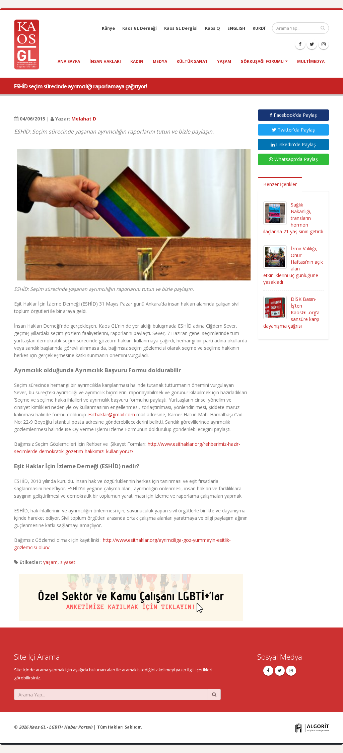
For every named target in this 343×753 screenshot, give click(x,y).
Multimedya (311, 61)
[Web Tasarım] (312, 728)
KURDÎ (259, 28)
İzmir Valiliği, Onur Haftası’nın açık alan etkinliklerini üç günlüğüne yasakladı (293, 265)
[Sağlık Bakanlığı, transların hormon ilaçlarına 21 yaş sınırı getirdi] (275, 213)
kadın (136, 61)
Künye (108, 28)
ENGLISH (236, 28)
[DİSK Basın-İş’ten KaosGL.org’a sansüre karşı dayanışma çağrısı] (275, 307)
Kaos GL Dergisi (181, 28)
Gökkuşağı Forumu (262, 61)
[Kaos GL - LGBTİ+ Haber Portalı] (29, 44)
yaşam (224, 61)
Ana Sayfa (69, 61)
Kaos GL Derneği (139, 28)
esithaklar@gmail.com (111, 414)
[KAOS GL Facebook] (300, 44)
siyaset (67, 562)
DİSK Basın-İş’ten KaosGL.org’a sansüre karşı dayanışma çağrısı (291, 312)
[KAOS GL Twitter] (312, 44)
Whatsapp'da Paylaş (295, 159)
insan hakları (105, 61)
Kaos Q (212, 28)
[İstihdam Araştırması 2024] (131, 594)
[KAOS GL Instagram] (324, 44)
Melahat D (83, 118)
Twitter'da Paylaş (295, 130)
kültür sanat (192, 61)
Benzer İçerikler (280, 184)
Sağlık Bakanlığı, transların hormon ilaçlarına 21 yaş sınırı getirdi (293, 218)
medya (160, 61)
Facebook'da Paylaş (294, 115)
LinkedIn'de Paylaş (295, 144)
